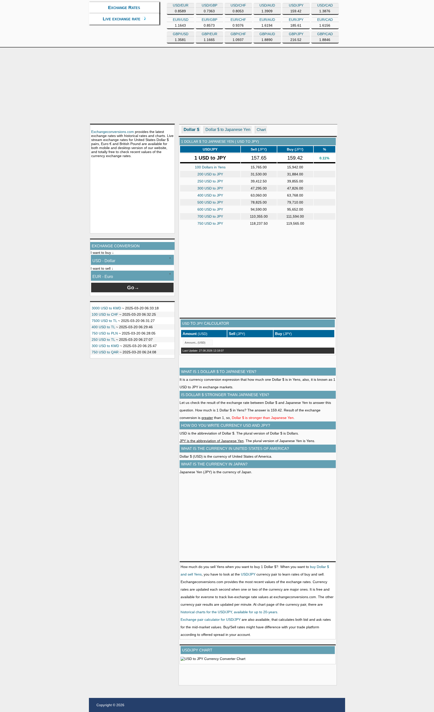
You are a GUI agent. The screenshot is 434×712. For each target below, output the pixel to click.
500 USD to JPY (210, 202)
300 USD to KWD (105, 346)
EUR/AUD (267, 20)
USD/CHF (238, 5)
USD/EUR (180, 5)
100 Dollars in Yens (210, 167)
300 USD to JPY (210, 188)
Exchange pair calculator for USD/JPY (211, 620)
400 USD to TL (103, 327)
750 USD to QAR (105, 352)
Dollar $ (191, 129)
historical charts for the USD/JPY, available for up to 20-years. (229, 612)
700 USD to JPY (210, 216)
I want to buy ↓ (102, 253)
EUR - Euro (102, 276)
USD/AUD (267, 5)
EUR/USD (180, 20)
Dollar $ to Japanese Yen (227, 129)
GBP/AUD (267, 34)
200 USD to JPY (210, 174)
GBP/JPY (296, 34)
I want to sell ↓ (102, 268)
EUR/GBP (209, 20)
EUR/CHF (238, 20)
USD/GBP (209, 5)
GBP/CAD (325, 34)
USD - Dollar (103, 261)
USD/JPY (296, 5)
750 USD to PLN (105, 333)
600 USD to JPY (210, 209)
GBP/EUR (209, 34)
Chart (261, 129)
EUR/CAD (325, 20)
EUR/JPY (296, 20)
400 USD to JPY (210, 195)
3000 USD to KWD (106, 308)
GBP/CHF (238, 34)
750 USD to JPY (210, 223)
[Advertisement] (217, 85)
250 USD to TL (103, 340)
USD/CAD (325, 5)
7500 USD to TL (104, 321)
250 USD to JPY (210, 181)
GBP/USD (180, 34)
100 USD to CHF (105, 314)
